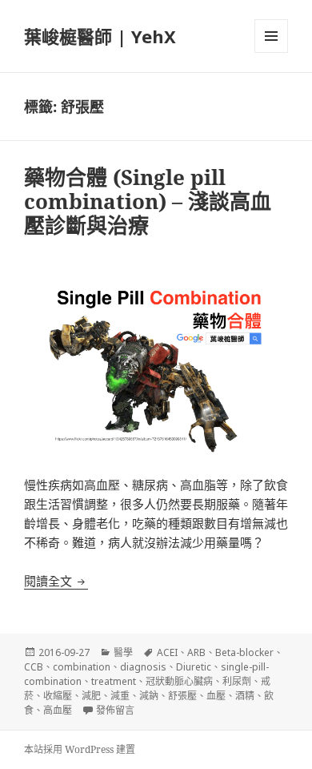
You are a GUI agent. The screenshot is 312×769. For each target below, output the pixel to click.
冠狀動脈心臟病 (179, 681)
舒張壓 (182, 696)
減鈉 (148, 696)
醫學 (123, 652)
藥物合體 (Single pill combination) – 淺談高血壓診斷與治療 (147, 201)
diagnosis (143, 667)
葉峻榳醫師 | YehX (100, 36)
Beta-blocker (244, 652)
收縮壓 (57, 696)
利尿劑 (236, 681)
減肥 (91, 696)
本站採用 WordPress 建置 (79, 749)
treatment (113, 681)
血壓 (216, 696)
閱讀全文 (56, 580)
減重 (120, 696)
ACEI (167, 652)
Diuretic (193, 667)
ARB (196, 652)
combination (81, 667)
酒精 (244, 696)
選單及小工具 (271, 36)
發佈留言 (115, 710)
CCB (33, 667)
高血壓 (57, 710)
